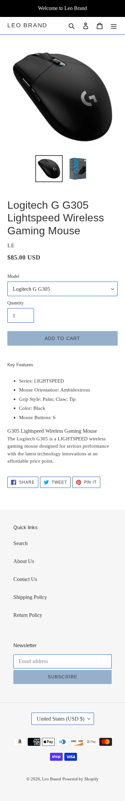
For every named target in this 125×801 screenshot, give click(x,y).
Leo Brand (27, 25)
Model (13, 276)
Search (20, 543)
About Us (23, 561)
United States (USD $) (60, 719)
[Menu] (114, 25)
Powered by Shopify (80, 778)
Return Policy (27, 615)
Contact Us (25, 579)
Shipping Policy (30, 597)
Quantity (15, 302)
